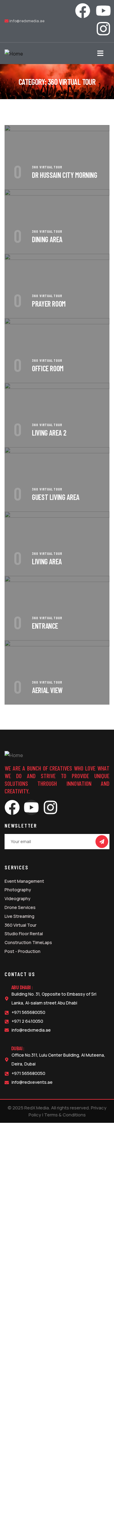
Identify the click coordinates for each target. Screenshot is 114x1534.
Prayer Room (49, 303)
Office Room (48, 368)
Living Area (47, 561)
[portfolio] (57, 129)
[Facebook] (82, 10)
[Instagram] (103, 28)
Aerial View (47, 690)
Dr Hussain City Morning (64, 175)
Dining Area (47, 239)
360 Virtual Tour (47, 167)
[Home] (14, 53)
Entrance (45, 625)
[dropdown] (103, 53)
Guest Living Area (55, 497)
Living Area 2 (49, 432)
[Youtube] (103, 10)
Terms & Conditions (65, 1115)
